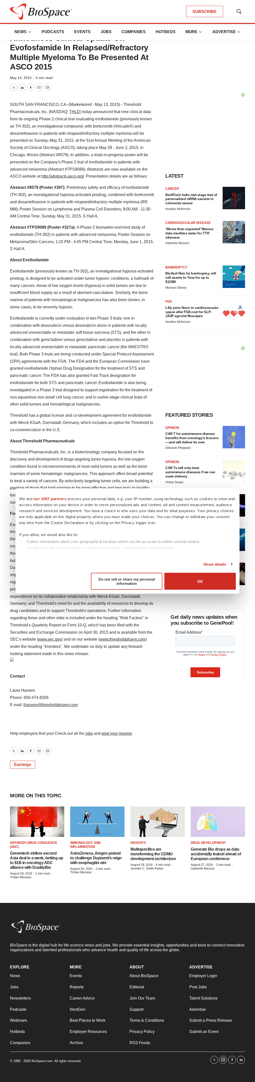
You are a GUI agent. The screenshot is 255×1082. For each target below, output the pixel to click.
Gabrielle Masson (177, 243)
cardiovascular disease (188, 223)
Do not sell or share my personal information (126, 581)
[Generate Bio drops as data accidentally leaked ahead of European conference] (218, 822)
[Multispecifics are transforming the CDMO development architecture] (157, 822)
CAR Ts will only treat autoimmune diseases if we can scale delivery (190, 472)
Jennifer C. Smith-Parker (147, 868)
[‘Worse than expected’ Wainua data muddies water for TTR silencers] (234, 232)
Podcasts (53, 32)
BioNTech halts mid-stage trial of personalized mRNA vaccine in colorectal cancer (191, 199)
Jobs (106, 32)
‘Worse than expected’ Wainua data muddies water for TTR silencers (189, 233)
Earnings (22, 764)
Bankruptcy (176, 267)
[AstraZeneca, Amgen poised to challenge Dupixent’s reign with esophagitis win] (97, 822)
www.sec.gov (50, 639)
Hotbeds (166, 32)
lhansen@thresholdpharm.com (50, 705)
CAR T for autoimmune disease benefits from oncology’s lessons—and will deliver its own (191, 438)
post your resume (117, 733)
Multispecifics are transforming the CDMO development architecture (153, 854)
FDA (168, 301)
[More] (30, 32)
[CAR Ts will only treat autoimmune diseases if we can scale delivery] (234, 471)
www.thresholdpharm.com (122, 639)
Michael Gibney (176, 287)
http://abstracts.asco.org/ (62, 176)
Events (82, 32)
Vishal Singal (174, 482)
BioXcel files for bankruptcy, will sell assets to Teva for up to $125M (190, 277)
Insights (138, 843)
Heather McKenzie (178, 209)
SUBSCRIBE (204, 11)
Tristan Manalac (21, 877)
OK (200, 581)
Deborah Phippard (178, 448)
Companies (134, 32)
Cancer (172, 189)
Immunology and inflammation (85, 845)
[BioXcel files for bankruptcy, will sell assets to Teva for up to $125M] (234, 277)
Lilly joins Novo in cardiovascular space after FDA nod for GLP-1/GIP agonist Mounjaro (191, 312)
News (20, 32)
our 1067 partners (50, 499)
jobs (89, 733)
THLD (74, 112)
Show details (214, 564)
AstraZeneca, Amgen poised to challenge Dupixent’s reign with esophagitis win (96, 858)
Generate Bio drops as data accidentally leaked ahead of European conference (216, 854)
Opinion (172, 428)
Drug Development (208, 843)
